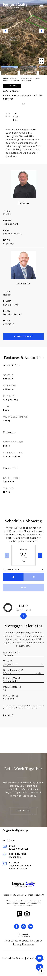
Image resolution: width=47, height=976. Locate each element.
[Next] (40, 555)
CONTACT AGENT (23, 336)
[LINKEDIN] (30, 926)
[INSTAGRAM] (23, 926)
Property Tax (10, 678)
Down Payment (11, 670)
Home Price (9, 652)
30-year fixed (10, 664)
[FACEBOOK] (16, 926)
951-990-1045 (11, 304)
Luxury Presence (23, 944)
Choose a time (11, 569)
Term (6, 661)
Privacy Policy (35, 958)
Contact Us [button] (23, 810)
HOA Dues (8, 696)
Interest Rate (10, 687)
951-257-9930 (15, 857)
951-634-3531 (10, 224)
